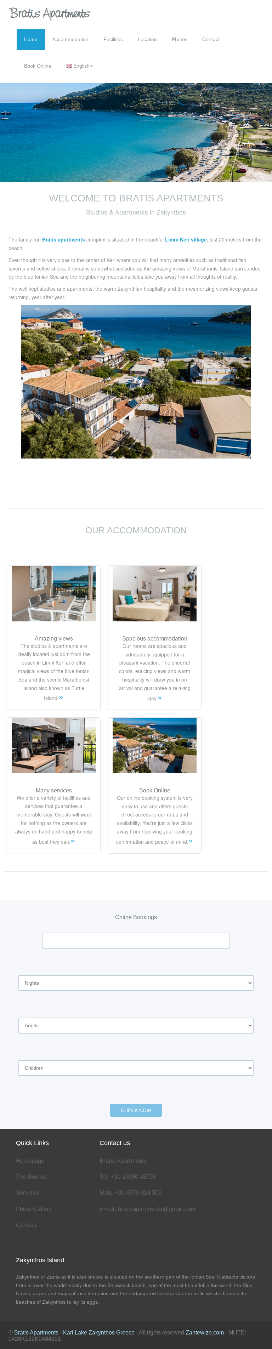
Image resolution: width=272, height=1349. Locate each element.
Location (147, 39)
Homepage (30, 1160)
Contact (211, 39)
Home (31, 39)
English (81, 66)
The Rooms (31, 1176)
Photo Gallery (34, 1209)
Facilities (113, 39)
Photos (179, 39)
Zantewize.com (205, 1333)
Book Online (37, 66)
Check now (136, 1110)
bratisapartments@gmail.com (157, 1209)
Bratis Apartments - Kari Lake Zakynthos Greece (74, 1333)
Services (27, 1192)
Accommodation (70, 39)
